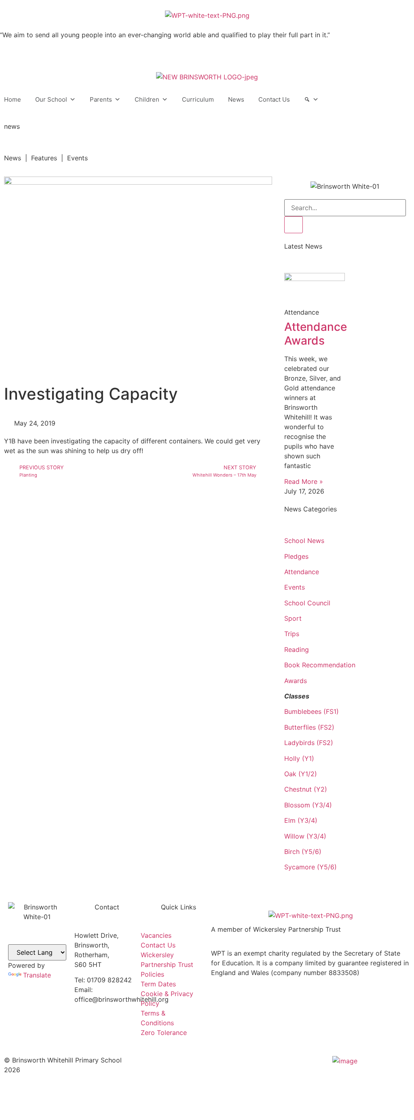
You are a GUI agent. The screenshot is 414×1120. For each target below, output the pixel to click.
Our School (51, 99)
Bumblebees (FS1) (311, 711)
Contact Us (274, 99)
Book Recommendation (319, 665)
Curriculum (198, 99)
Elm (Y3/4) (300, 820)
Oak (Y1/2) (300, 774)
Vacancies (156, 935)
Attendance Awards (315, 333)
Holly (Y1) (299, 758)
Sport (293, 618)
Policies (152, 974)
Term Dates (158, 984)
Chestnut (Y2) (305, 789)
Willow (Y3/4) (305, 836)
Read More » (303, 481)
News (236, 99)
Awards (295, 681)
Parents (101, 99)
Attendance (301, 572)
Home (12, 99)
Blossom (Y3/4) (308, 805)
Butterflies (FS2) (309, 727)
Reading (296, 649)
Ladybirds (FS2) (308, 743)
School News (304, 541)
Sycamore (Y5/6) (310, 867)
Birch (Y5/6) (302, 851)
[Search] (311, 100)
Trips (291, 634)
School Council (307, 603)
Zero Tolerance (164, 1032)
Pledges (296, 556)
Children (147, 99)
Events (294, 587)
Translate (37, 975)
